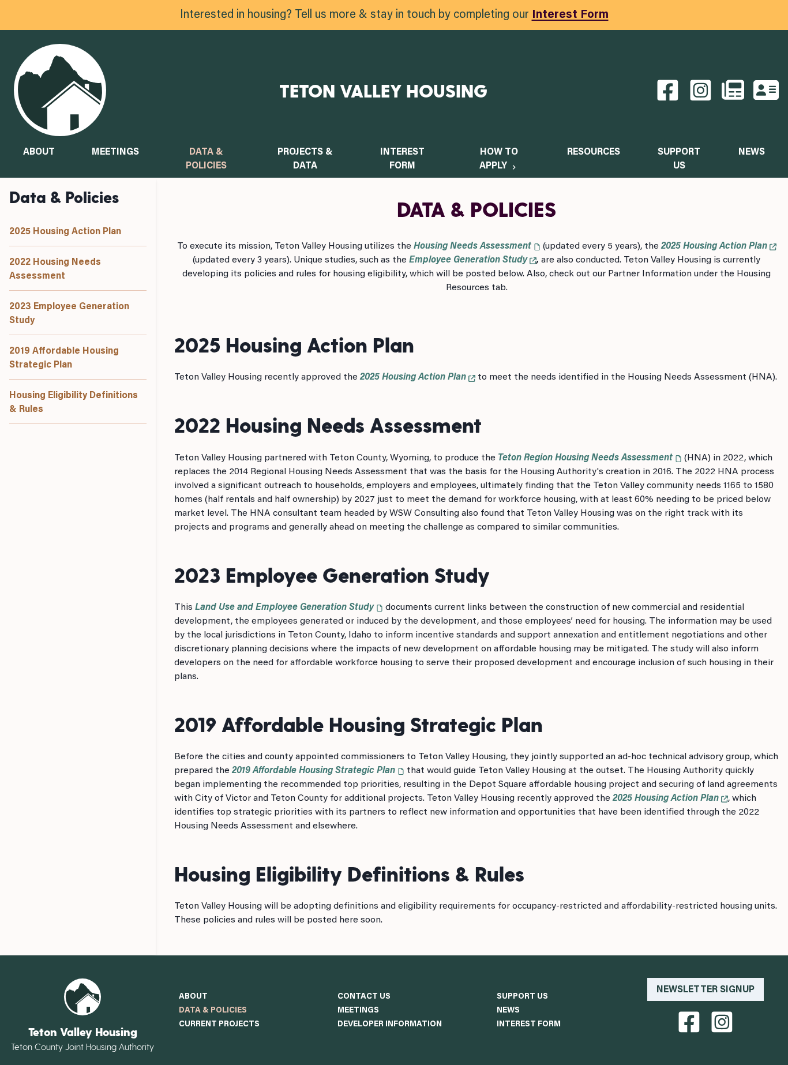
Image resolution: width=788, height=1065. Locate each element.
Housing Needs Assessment (472, 246)
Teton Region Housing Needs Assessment (585, 458)
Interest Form (570, 15)
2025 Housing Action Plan (65, 232)
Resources (593, 152)
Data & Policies (213, 1011)
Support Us (522, 997)
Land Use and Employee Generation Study (284, 607)
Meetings (115, 152)
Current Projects (219, 1025)
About (39, 152)
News (751, 152)
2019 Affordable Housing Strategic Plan (313, 770)
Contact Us (364, 997)
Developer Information (389, 1025)
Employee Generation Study (468, 260)
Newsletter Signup (705, 990)
